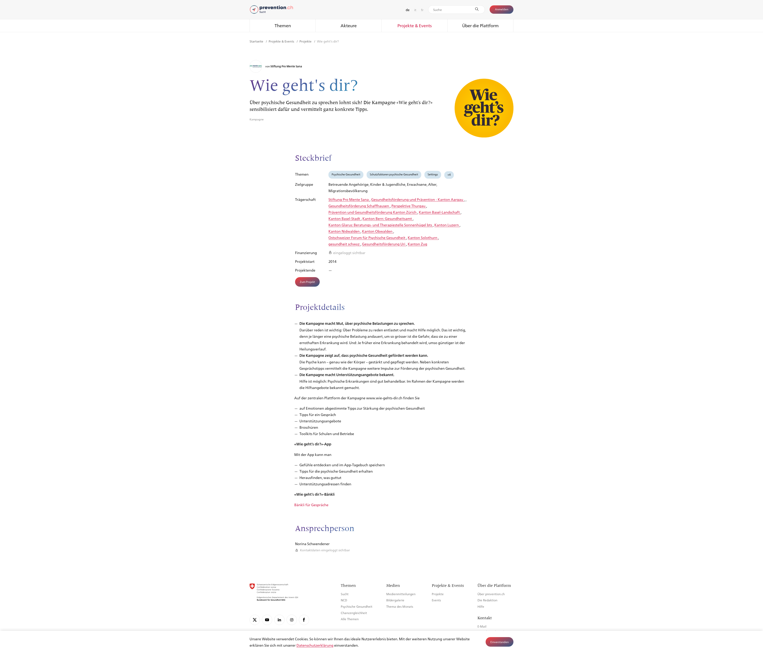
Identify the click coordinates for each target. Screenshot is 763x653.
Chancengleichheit (354, 613)
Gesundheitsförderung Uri (384, 243)
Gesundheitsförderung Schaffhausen (359, 205)
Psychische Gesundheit (346, 174)
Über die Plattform (480, 25)
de (408, 10)
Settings (433, 174)
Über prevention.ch (491, 594)
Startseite (257, 41)
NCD (344, 600)
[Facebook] (304, 620)
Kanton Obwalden (377, 231)
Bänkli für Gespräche (311, 504)
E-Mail (481, 626)
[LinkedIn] (279, 620)
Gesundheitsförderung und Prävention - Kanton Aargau (417, 199)
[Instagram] (292, 620)
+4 (449, 174)
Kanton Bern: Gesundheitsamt (387, 218)
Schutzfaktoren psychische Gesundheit (394, 174)
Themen (283, 25)
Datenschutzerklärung (314, 645)
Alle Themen (350, 619)
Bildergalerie (395, 600)
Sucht (345, 594)
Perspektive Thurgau (408, 205)
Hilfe (480, 606)
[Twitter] (255, 620)
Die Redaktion (487, 600)
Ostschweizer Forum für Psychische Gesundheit (367, 237)
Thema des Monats (399, 606)
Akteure (349, 25)
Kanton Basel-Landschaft (440, 212)
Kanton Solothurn (423, 237)
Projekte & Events (414, 25)
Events (436, 600)
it (415, 10)
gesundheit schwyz (344, 243)
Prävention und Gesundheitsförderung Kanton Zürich (372, 212)
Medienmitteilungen (400, 594)
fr (422, 10)
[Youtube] (267, 620)
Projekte (305, 41)
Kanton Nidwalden (344, 231)
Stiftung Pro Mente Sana (349, 199)
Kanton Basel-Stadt (344, 218)
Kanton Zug (417, 243)
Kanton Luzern (447, 224)
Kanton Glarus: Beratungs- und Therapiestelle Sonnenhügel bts (380, 224)
